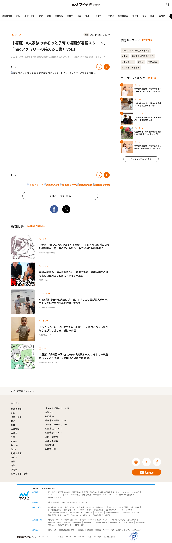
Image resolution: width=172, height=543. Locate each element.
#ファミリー (68, 57)
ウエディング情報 (85, 510)
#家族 (39, 57)
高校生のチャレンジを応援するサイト (93, 507)
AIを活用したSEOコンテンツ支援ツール (77, 515)
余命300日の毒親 (47, 252)
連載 (144, 16)
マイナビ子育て (127, 510)
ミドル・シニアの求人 (72, 495)
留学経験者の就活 (64, 492)
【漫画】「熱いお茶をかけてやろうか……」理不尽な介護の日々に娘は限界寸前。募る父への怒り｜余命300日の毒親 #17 (74, 246)
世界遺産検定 (98, 510)
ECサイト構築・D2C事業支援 (57, 512)
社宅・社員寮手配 (117, 530)
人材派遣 (51, 520)
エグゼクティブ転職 (118, 520)
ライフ (135, 16)
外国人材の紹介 (79, 525)
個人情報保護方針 (109, 537)
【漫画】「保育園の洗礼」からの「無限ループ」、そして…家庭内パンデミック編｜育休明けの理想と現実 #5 (73, 356)
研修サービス (52, 530)
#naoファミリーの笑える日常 (23, 57)
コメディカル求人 (101, 522)
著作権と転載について (56, 420)
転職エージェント (103, 520)
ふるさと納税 (74, 512)
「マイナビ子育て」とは (57, 408)
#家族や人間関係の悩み (52, 57)
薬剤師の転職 (76, 522)
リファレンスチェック (133, 530)
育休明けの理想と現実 (49, 362)
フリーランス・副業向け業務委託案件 (121, 495)
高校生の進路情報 (54, 502)
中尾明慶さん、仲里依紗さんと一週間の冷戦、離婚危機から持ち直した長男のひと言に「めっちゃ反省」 (73, 273)
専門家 (162, 16)
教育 (49, 16)
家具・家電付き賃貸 (54, 515)
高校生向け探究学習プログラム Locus (74, 502)
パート (60, 495)
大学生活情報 (134, 507)
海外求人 (116, 492)
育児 (41, 16)
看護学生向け (76, 492)
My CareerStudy (86, 512)
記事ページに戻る (60, 196)
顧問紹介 (67, 522)
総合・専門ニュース (71, 507)
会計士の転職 (131, 520)
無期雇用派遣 (140, 522)
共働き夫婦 (7, 16)
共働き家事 (123, 16)
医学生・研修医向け (90, 492)
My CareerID (99, 512)
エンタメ (44, 280)
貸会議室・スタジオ (102, 530)
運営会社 (49, 444)
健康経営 (90, 530)
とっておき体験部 (19, 473)
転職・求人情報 (105, 492)
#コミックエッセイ (97, 57)
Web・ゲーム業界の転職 (64, 520)
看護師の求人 (88, 522)
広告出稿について (54, 428)
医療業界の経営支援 (64, 525)
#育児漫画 (83, 57)
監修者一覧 (50, 448)
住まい (111, 16)
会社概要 (60, 537)
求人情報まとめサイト (55, 507)
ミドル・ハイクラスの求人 (130, 492)
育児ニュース (45, 334)
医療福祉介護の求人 (54, 497)
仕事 (79, 16)
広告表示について (54, 432)
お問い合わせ (51, 436)
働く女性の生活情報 (54, 510)
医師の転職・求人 (116, 522)
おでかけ (100, 16)
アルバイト (51, 495)
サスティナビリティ (79, 537)
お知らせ (49, 412)
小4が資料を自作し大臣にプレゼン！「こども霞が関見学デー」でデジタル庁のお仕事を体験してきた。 (74, 301)
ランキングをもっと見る (141, 159)
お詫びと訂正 (51, 440)
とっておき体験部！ (48, 307)
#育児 (76, 57)
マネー (88, 16)
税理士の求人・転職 (54, 522)
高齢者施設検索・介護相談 (101, 515)
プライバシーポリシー (56, 424)
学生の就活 (51, 492)
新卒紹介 (91, 520)
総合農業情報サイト (112, 510)
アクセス (68, 537)
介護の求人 (51, 525)
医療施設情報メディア (113, 512)
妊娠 (18, 16)
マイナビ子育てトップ (21, 391)
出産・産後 (29, 16)
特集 (152, 16)
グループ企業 (97, 537)
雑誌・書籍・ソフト (70, 510)
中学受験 (59, 16)
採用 (89, 537)
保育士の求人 (128, 522)
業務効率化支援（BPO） (67, 530)
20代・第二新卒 (80, 520)
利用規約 (49, 416)
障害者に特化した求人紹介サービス (94, 495)
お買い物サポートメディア (132, 512)
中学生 (70, 16)
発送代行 (81, 530)
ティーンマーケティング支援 (118, 507)
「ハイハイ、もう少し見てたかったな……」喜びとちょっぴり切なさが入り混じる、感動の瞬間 (73, 328)
